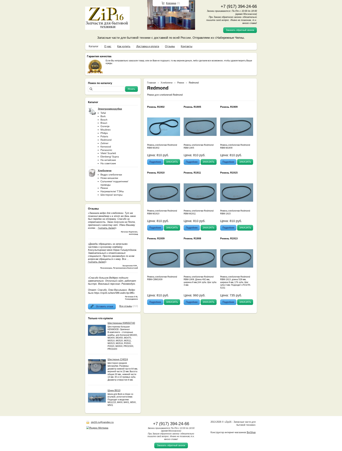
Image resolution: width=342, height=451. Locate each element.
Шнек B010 (114, 390)
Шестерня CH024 (118, 359)
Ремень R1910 (156, 172)
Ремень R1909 (229, 106)
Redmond (106, 139)
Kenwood (105, 146)
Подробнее (155, 161)
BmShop (251, 432)
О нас (107, 46)
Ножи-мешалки (109, 178)
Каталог (93, 46)
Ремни (104, 188)
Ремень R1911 (192, 172)
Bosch (103, 119)
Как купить (123, 46)
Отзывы (170, 46)
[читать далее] (106, 228)
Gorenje (105, 126)
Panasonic (106, 150)
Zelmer (104, 143)
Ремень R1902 (156, 106)
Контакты (186, 46)
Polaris (104, 136)
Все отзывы (125, 306)
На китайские (108, 160)
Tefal (103, 112)
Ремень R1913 (229, 238)
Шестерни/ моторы (111, 194)
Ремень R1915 (229, 172)
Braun (103, 122)
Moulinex (105, 129)
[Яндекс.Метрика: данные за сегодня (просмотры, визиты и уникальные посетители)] (97, 427)
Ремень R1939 (156, 238)
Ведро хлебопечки (111, 174)
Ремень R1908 (192, 238)
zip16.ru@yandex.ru (102, 422)
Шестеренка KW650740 (121, 323)
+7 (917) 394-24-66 (239, 6)
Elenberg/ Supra (109, 156)
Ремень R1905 (192, 106)
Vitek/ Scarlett (108, 153)
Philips (104, 133)
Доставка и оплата (147, 46)
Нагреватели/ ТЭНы (112, 191)
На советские (108, 163)
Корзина (171, 3)
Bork (103, 116)
